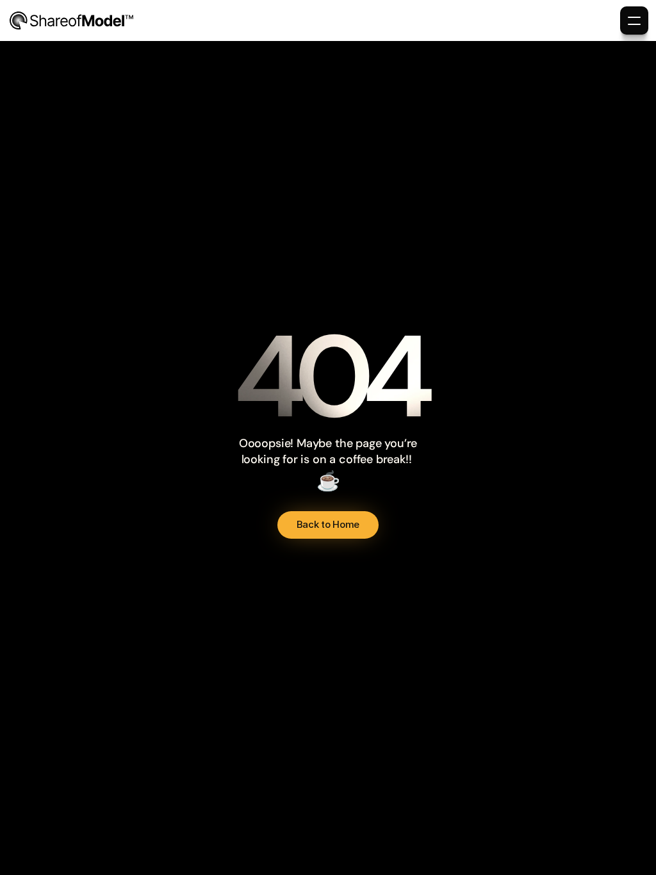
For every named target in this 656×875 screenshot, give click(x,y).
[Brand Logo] (72, 20)
